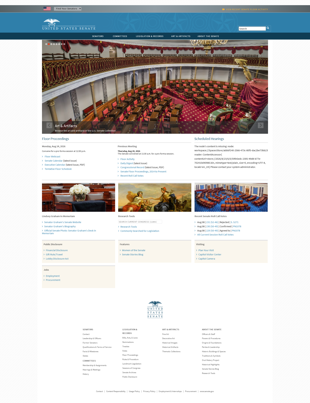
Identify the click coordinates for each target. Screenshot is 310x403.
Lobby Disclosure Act (57, 258)
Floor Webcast (52, 156)
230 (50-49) (212, 226)
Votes (124, 350)
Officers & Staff (208, 334)
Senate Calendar (54, 160)
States (85, 355)
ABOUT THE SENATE (208, 36)
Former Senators (90, 342)
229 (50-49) (212, 230)
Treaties (125, 346)
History (86, 374)
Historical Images (169, 342)
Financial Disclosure (57, 250)
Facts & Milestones (90, 351)
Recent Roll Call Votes (132, 175)
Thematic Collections (171, 351)
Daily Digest (126, 163)
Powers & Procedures (211, 338)
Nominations (128, 342)
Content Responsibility (115, 391)
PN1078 (237, 226)
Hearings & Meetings (91, 369)
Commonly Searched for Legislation (139, 230)
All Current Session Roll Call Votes (215, 234)
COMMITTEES (120, 36)
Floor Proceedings (130, 355)
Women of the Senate (133, 250)
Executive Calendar (55, 164)
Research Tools (128, 226)
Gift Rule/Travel (54, 254)
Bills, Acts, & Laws (130, 337)
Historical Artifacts (170, 347)
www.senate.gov (207, 391)
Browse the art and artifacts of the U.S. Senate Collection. (85, 130)
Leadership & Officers (92, 338)
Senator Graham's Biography (60, 226)
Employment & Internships (170, 391)
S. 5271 (234, 222)
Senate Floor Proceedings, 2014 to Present (143, 171)
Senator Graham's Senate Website (62, 222)
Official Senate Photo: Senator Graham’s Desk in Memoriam (69, 232)
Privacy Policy (149, 391)
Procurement (53, 279)
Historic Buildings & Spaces (214, 351)
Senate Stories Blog (132, 254)
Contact (86, 334)
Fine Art (165, 334)
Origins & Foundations (211, 342)
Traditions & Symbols (211, 355)
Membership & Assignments (94, 365)
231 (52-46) (212, 222)
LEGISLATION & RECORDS (149, 36)
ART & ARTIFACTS (180, 36)
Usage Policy (134, 391)
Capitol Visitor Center (209, 254)
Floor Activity (127, 159)
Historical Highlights (210, 364)
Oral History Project (210, 360)
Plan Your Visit (206, 250)
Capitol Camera (206, 258)
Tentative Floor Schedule (58, 168)
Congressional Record (132, 167)
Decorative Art (168, 338)
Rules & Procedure (130, 359)
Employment (53, 275)
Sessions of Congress (131, 368)
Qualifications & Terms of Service (97, 347)
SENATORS (97, 36)
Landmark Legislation (131, 363)
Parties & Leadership (211, 347)
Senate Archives (129, 372)
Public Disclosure (129, 376)
